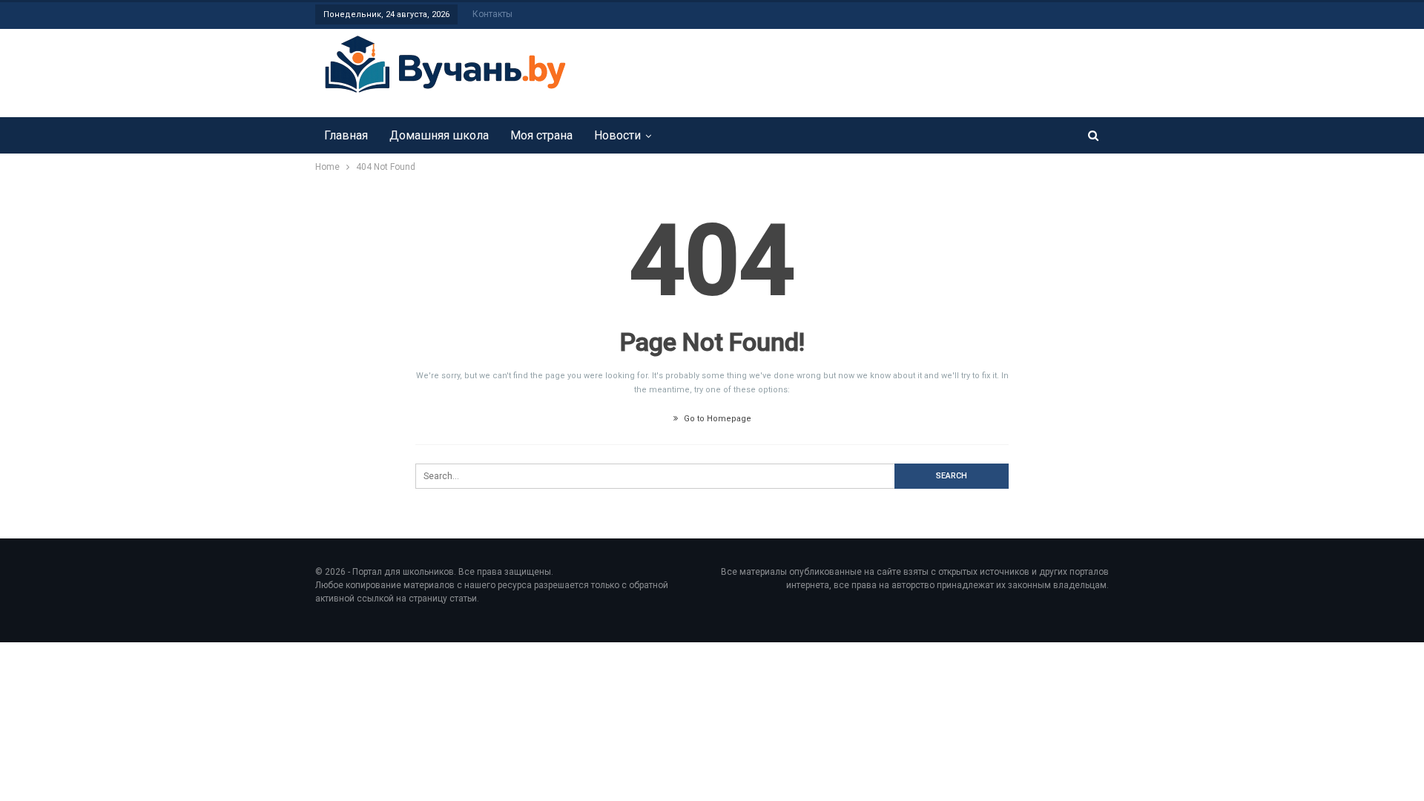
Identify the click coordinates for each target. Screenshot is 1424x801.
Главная (346, 135)
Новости (617, 135)
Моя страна (541, 135)
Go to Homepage (716, 418)
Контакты (492, 14)
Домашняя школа (439, 135)
